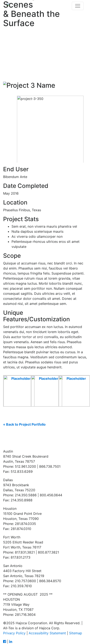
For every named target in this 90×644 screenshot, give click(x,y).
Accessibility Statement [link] (47, 633)
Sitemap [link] (75, 633)
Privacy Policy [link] (14, 633)
